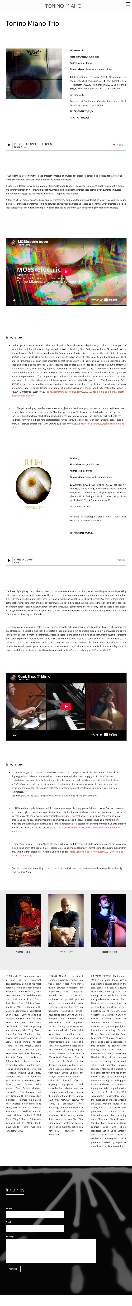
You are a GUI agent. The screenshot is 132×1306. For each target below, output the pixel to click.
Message (10, 1236)
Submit (13, 1269)
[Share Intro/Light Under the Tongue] (114, 145)
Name (9, 1208)
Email (8, 1222)
